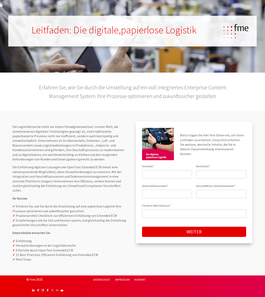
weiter (194, 232)
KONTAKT (140, 279)
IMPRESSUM (122, 279)
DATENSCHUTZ (101, 279)
